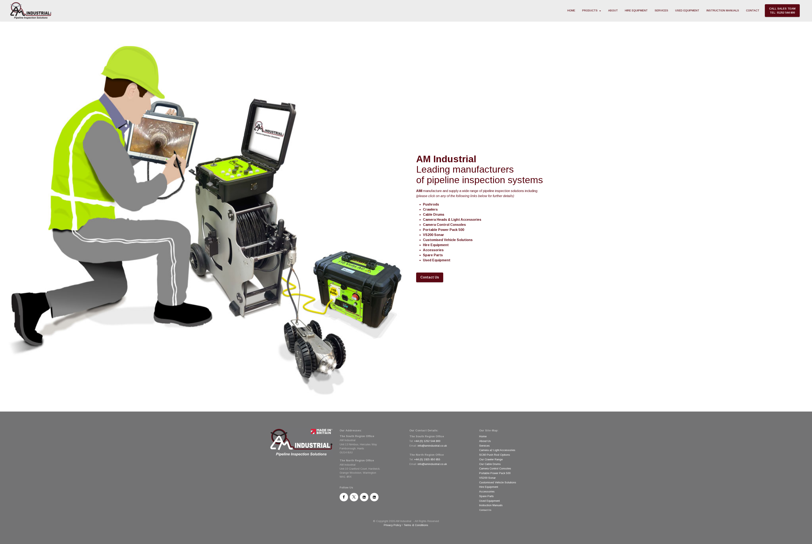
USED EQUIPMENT (687, 10)
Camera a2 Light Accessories (497, 450)
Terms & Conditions (416, 525)
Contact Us (429, 277)
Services (484, 445)
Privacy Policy (392, 525)
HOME (571, 10)
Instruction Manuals (491, 505)
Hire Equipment (488, 486)
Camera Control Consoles (495, 468)
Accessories (487, 491)
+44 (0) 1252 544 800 (427, 441)
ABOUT (613, 10)
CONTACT (752, 10)
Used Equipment (489, 500)
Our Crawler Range (491, 459)
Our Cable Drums (490, 464)
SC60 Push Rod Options (494, 454)
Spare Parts (486, 496)
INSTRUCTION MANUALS (722, 10)
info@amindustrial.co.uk (432, 445)
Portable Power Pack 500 (494, 473)
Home (483, 436)
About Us (485, 441)
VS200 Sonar (487, 477)
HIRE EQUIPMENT (636, 10)
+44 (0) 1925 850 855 (427, 459)
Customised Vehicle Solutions (497, 482)
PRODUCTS (590, 10)
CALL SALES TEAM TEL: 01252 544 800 (782, 10)
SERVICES (661, 10)
